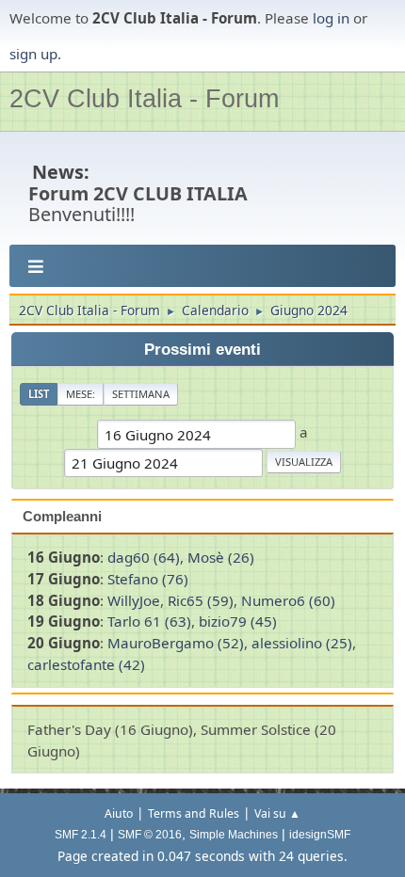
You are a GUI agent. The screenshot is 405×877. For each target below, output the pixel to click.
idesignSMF (319, 834)
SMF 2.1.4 (80, 834)
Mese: (80, 394)
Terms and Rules (193, 813)
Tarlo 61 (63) (149, 621)
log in (331, 17)
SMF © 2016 (150, 834)
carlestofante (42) (86, 664)
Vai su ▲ (277, 813)
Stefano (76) (147, 578)
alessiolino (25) (301, 642)
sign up (33, 53)
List (38, 394)
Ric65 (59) (201, 600)
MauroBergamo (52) (175, 642)
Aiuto (119, 813)
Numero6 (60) (288, 600)
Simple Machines (233, 834)
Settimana (141, 394)
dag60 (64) (143, 557)
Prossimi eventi (202, 350)
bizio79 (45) (238, 621)
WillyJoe (133, 600)
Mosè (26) (220, 557)
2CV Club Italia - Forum (144, 98)
